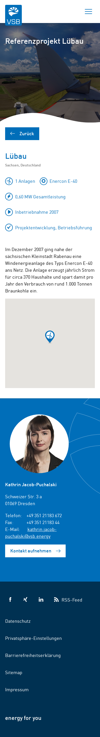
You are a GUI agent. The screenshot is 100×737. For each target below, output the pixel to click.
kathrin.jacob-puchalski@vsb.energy (31, 532)
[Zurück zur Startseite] (13, 18)
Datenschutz (18, 620)
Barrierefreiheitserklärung (33, 655)
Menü (88, 11)
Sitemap (13, 672)
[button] (50, 336)
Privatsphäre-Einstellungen (33, 637)
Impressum (17, 689)
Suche (70, 11)
